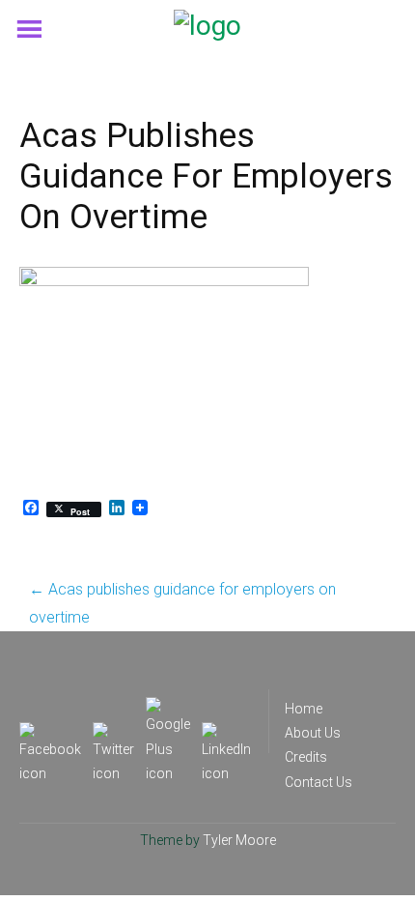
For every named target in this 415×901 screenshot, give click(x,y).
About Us (313, 733)
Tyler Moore (239, 840)
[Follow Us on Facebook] (50, 733)
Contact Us (318, 782)
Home (303, 708)
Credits (306, 757)
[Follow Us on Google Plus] (168, 708)
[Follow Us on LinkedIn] (226, 733)
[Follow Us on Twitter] (113, 733)
